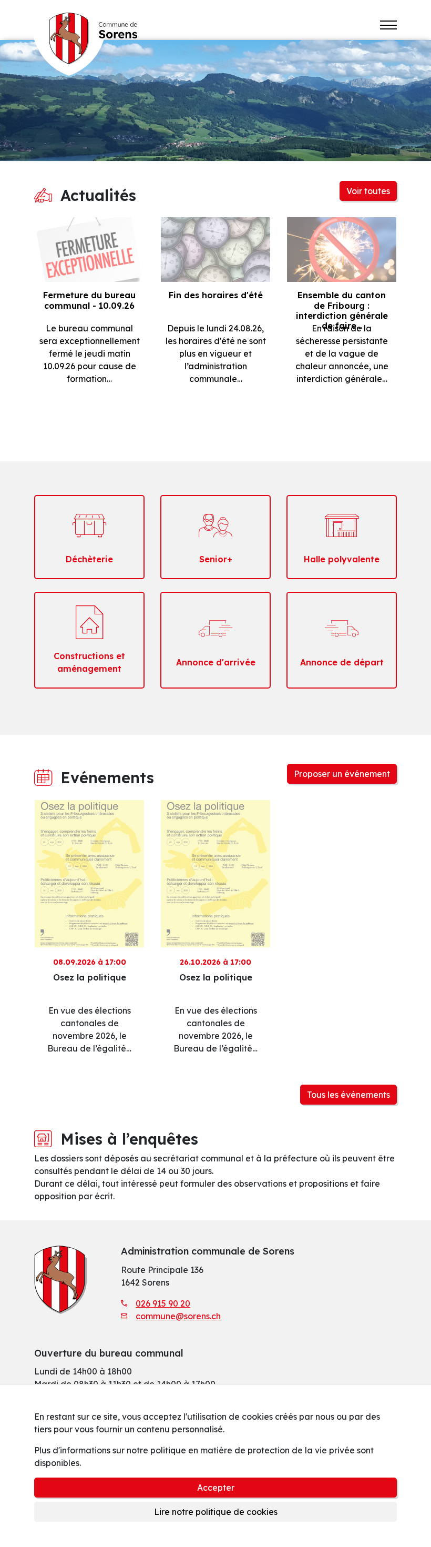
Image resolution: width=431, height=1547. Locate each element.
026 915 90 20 (163, 1303)
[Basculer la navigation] (388, 25)
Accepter (215, 1487)
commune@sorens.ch (178, 1316)
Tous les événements (348, 1094)
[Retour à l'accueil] (84, 38)
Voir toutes (368, 191)
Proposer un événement (342, 774)
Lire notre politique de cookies (216, 1511)
